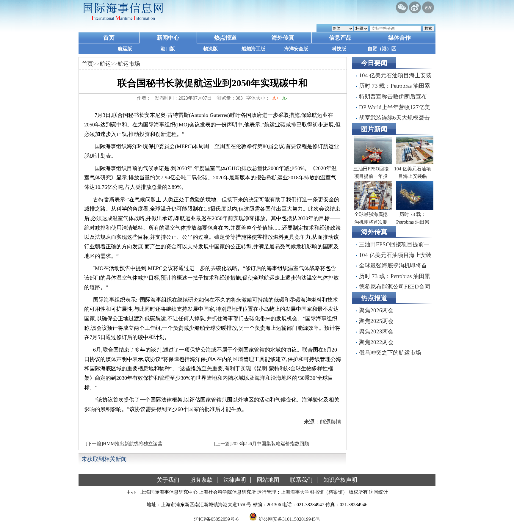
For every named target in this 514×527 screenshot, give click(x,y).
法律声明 (234, 480)
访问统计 (378, 492)
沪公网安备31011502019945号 (289, 519)
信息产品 (340, 37)
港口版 (168, 48)
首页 (109, 37)
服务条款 (201, 480)
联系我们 (301, 480)
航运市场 (128, 64)
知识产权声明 (340, 480)
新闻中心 (168, 37)
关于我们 (168, 480)
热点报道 (225, 37)
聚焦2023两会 (376, 331)
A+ (275, 98)
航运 (105, 64)
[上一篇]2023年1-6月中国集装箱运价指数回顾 (261, 443)
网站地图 (268, 480)
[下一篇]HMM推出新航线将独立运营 (124, 443)
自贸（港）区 (382, 48)
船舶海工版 (253, 48)
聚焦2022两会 (376, 342)
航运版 (125, 48)
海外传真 (283, 37)
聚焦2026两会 (376, 310)
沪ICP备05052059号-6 (216, 519)
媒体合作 (399, 37)
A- (285, 98)
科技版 (339, 48)
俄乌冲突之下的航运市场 (390, 352)
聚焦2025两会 (376, 321)
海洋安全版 (296, 48)
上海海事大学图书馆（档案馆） (314, 492)
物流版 (210, 48)
